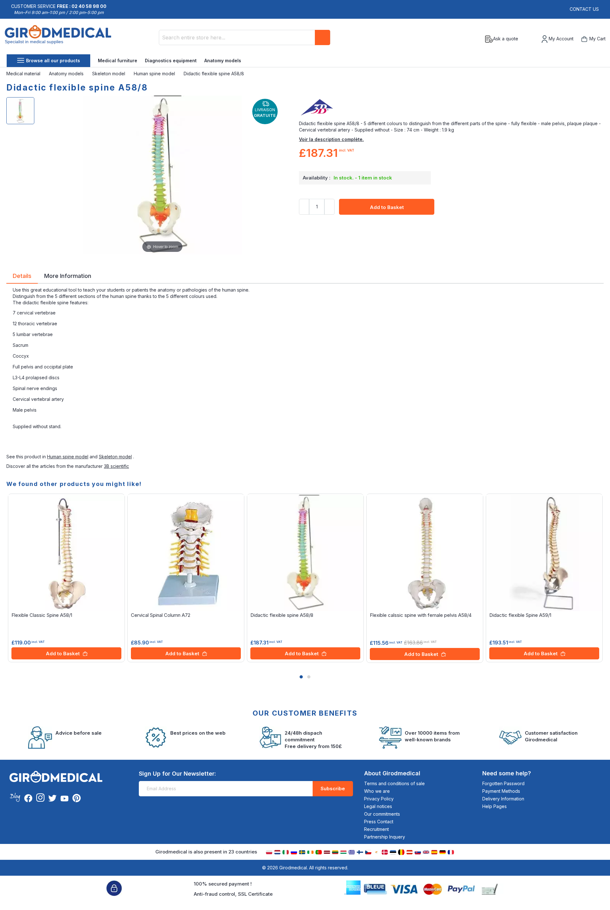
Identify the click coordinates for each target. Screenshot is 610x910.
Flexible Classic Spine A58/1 (41, 615)
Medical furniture (117, 60)
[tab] (22, 277)
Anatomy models (222, 60)
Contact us (584, 9)
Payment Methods (501, 791)
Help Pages (494, 806)
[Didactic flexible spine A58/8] (20, 110)
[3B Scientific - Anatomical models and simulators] (451, 108)
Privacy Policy (379, 798)
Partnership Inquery (384, 836)
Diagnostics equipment (171, 60)
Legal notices (378, 806)
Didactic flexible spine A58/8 (281, 615)
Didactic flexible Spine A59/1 (520, 615)
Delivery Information (503, 798)
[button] (301, 677)
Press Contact (378, 821)
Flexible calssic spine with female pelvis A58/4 (420, 615)
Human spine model (155, 73)
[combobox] (244, 37)
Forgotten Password (503, 783)
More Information (67, 275)
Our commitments (382, 814)
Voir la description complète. (331, 139)
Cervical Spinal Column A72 (160, 615)
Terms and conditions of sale (394, 783)
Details (22, 275)
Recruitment (376, 829)
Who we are (377, 791)
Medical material (24, 73)
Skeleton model (109, 73)
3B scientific (116, 466)
